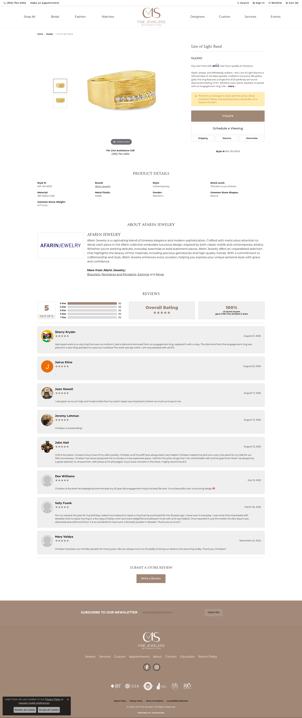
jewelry (49, 34)
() (119, 303)
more (231, 86)
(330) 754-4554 (121, 154)
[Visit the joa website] (162, 686)
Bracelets (93, 274)
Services (250, 16)
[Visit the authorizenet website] (148, 686)
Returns (227, 138)
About (157, 656)
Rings (160, 274)
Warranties (252, 138)
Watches (108, 16)
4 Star (63, 307)
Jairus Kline (63, 362)
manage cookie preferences (34, 703)
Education (187, 656)
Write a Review (151, 578)
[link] (14, 3)
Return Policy (207, 656)
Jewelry (90, 656)
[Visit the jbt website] (116, 686)
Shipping (203, 138)
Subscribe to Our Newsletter (109, 612)
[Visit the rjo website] (187, 686)
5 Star (63, 303)
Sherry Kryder (65, 332)
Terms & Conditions (154, 701)
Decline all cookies (25, 709)
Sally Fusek (63, 503)
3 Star (63, 310)
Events (276, 16)
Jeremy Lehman (67, 416)
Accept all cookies (49, 709)
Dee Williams (65, 476)
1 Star (63, 317)
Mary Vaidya (64, 536)
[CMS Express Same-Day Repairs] (175, 686)
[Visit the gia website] (132, 686)
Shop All (29, 16)
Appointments (139, 656)
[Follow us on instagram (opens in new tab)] (156, 667)
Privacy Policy (136, 701)
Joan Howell (64, 389)
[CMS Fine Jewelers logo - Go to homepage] (151, 16)
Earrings (143, 274)
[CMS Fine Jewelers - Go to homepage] (151, 640)
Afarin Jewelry (103, 186)
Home (40, 34)
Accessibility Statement (177, 701)
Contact (171, 656)
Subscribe (214, 612)
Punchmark (158, 713)
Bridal (55, 16)
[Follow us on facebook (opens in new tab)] (146, 667)
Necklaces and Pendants (119, 274)
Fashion (80, 16)
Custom (224, 16)
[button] (243, 3)
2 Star (63, 314)
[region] (121, 93)
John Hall (62, 442)
